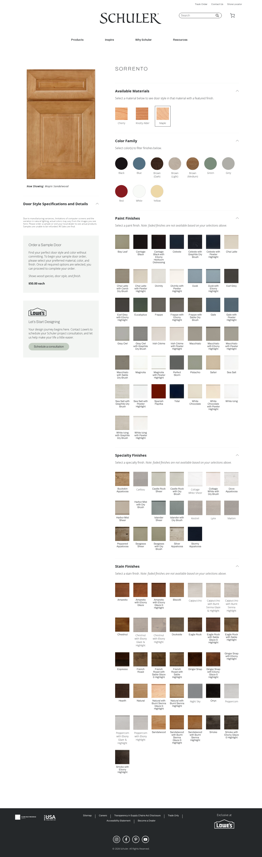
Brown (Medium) (192, 174)
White (139, 200)
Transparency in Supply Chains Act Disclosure (137, 815)
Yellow (157, 200)
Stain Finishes (127, 566)
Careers (103, 815)
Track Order (201, 4)
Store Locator (234, 4)
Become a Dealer (146, 821)
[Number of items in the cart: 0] (232, 15)
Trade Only (173, 815)
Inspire (109, 39)
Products (77, 39)
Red (121, 200)
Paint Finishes (127, 218)
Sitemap (87, 815)
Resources (180, 39)
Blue (139, 173)
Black (121, 173)
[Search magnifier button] (217, 15)
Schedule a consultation (49, 346)
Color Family (126, 140)
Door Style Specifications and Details (55, 203)
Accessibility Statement (118, 821)
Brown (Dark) (157, 174)
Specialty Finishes (131, 455)
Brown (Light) (174, 174)
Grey (228, 173)
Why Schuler (143, 39)
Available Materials (132, 91)
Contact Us (217, 4)
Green (210, 173)
